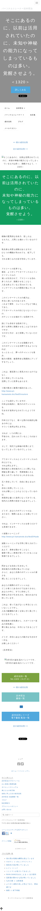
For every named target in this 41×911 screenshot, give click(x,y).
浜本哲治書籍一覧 (20, 697)
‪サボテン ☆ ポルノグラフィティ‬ (19, 862)
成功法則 (8, 121)
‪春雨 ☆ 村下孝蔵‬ (13, 890)
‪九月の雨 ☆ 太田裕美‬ (14, 881)
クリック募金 (7, 841)
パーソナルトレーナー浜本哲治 (17, 8)
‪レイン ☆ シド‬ (12, 868)
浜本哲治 (20, 108)
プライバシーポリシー (10, 806)
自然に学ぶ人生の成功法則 (11, 793)
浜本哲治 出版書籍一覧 (10, 797)
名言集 (32, 115)
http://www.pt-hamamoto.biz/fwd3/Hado (20, 537)
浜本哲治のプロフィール (11, 781)
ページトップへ (24, 771)
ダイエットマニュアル (10, 787)
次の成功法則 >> (20, 149)
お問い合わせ (7, 809)
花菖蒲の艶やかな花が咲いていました (21, 878)
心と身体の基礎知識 (9, 784)
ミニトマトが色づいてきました (18, 871)
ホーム (7, 108)
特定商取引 (6, 803)
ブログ (20, 121)
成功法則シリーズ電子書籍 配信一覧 (20, 716)
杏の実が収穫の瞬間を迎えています (20, 858)
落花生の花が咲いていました (17, 865)
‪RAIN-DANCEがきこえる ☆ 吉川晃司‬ (21, 874)
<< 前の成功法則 (20, 142)
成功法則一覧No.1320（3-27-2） (20, 677)
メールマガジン (11, 128)
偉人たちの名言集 (8, 790)
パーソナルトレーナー (14, 115)
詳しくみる (20, 90)
